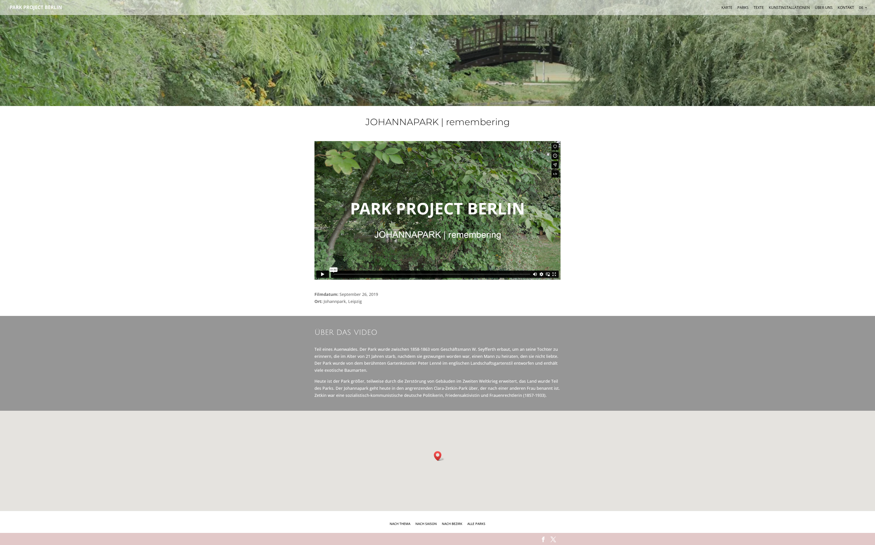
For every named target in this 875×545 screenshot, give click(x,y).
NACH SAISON (426, 523)
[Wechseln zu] (863, 10)
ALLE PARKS (476, 523)
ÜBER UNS (824, 8)
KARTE (726, 8)
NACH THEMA (400, 523)
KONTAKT (846, 8)
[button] (439, 456)
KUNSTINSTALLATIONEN (789, 8)
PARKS (743, 8)
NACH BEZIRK (452, 523)
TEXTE (759, 8)
